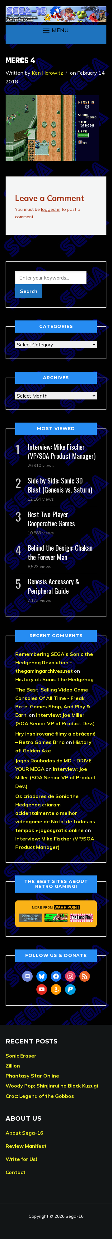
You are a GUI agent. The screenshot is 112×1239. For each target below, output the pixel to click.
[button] (56, 30)
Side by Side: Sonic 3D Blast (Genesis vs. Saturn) (60, 484)
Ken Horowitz (47, 73)
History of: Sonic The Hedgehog (54, 679)
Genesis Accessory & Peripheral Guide (53, 585)
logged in (50, 209)
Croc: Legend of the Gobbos (40, 1096)
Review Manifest (26, 1146)
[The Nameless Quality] (30, 918)
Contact (16, 1172)
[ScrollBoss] (56, 918)
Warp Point (66, 907)
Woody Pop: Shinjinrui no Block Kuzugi (52, 1086)
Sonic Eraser (21, 1056)
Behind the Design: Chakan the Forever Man (60, 552)
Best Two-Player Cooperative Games (51, 518)
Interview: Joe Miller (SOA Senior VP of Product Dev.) (55, 777)
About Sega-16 (24, 1133)
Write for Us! (21, 1159)
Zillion (13, 1066)
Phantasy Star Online (32, 1076)
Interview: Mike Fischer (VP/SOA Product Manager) (62, 451)
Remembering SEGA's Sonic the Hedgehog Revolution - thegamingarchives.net (54, 662)
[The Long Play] (81, 918)
